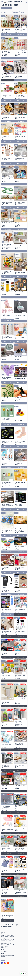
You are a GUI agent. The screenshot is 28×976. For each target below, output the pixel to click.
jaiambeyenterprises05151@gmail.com (7, 956)
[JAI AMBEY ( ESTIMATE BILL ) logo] (5, 2)
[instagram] (5, 963)
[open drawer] (2, 2)
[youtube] (8, 963)
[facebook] (2, 963)
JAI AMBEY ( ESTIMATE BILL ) (15, 2)
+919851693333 (4, 951)
